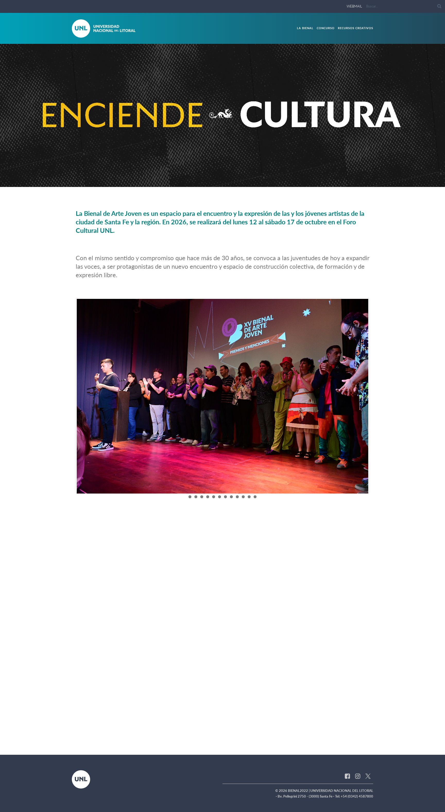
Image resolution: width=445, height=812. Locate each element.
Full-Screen (417, 180)
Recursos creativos (355, 28)
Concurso (326, 28)
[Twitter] (368, 551)
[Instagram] (357, 551)
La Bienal (305, 28)
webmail (354, 6)
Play (22, 180)
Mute (308, 180)
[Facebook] (347, 551)
